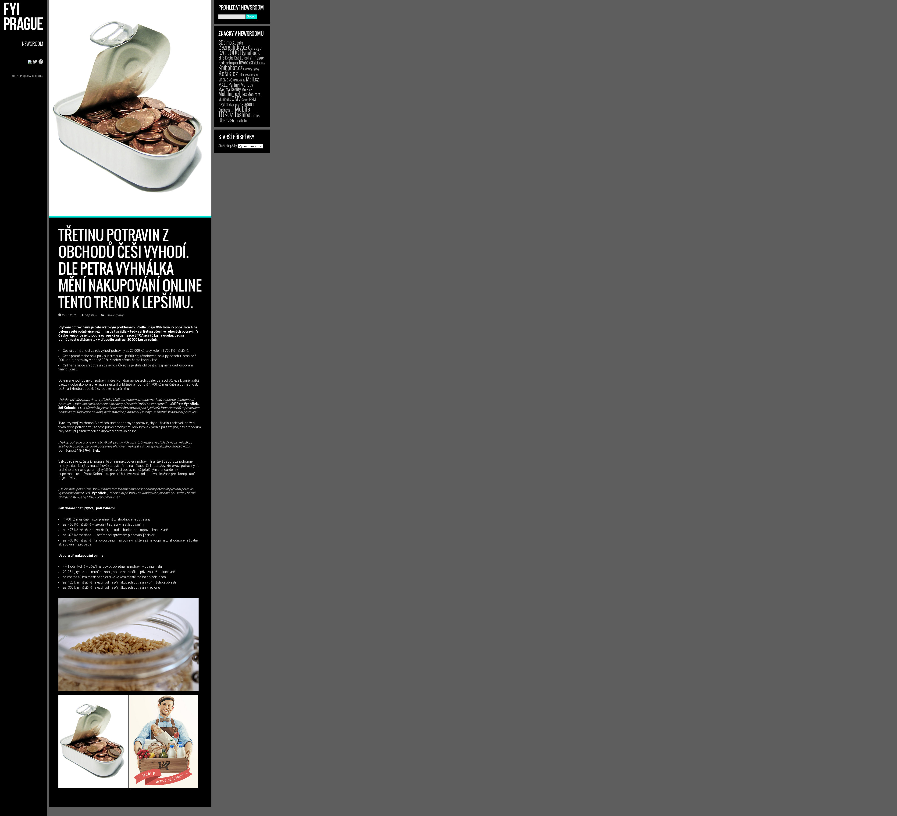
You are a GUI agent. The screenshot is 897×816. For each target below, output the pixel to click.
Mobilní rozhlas (232, 93)
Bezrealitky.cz (232, 47)
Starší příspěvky (227, 145)
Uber (222, 119)
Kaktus (262, 63)
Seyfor (223, 103)
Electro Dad (232, 58)
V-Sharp (233, 120)
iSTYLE (254, 63)
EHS (221, 57)
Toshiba (242, 114)
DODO (232, 52)
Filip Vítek (91, 315)
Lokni (241, 74)
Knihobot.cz (230, 67)
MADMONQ (225, 79)
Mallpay (247, 84)
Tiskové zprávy (114, 315)
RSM (252, 99)
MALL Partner (229, 84)
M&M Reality (251, 75)
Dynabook (250, 52)
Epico (244, 57)
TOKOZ (226, 114)
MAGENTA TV (239, 80)
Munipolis (224, 99)
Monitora (253, 94)
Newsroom (32, 43)
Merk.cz (247, 89)
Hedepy (223, 63)
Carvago (255, 47)
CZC (222, 52)
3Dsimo (225, 42)
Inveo (243, 62)
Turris (255, 115)
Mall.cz (252, 79)
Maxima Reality (229, 89)
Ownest (245, 99)
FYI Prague (256, 57)
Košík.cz (228, 73)
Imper (233, 62)
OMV (236, 98)
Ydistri (243, 120)
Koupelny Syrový (251, 69)
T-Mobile (240, 108)
